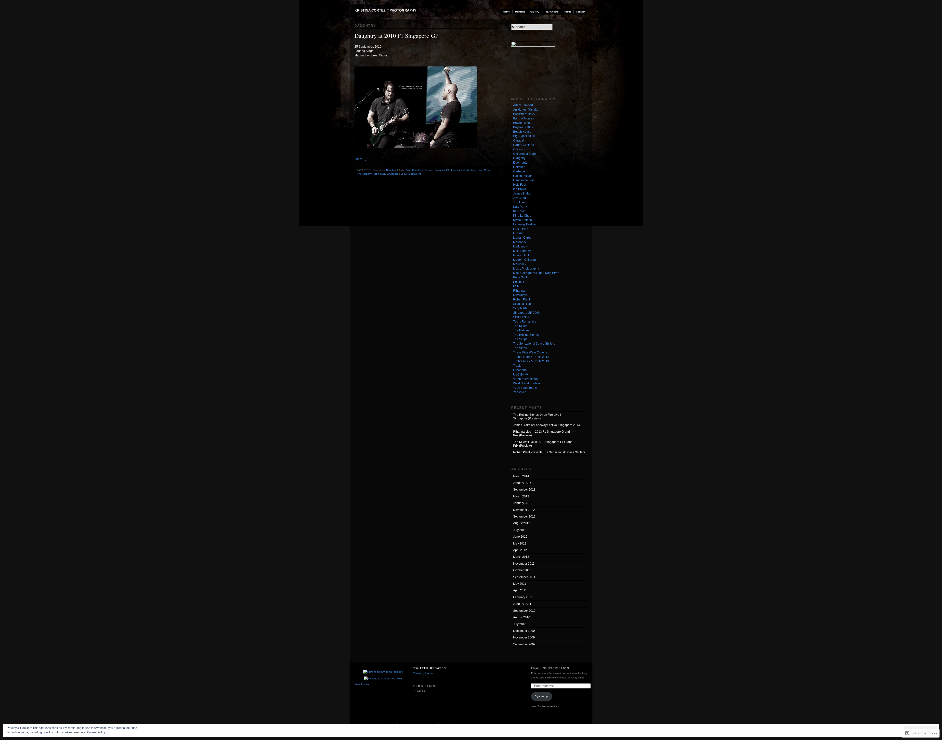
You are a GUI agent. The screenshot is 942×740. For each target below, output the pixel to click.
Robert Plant (521, 299)
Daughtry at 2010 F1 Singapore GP (396, 35)
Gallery (534, 11)
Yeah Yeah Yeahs (525, 387)
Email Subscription (550, 668)
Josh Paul (456, 170)
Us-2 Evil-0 (520, 374)
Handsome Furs (524, 180)
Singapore (392, 173)
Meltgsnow (520, 246)
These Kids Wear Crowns (530, 352)
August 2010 (521, 617)
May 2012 (519, 543)
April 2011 (520, 590)
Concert (428, 170)
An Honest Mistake (525, 109)
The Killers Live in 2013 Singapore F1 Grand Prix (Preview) (543, 443)
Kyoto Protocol (523, 220)
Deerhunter (520, 162)
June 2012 (520, 536)
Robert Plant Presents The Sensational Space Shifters (549, 452)
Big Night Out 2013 (525, 136)
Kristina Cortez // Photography (385, 10)
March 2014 (521, 476)
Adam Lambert (523, 105)
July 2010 (519, 624)
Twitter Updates (429, 668)
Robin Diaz (379, 173)
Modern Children (524, 259)
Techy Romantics (524, 321)
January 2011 (522, 604)
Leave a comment (411, 173)
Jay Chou (519, 198)
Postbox (518, 282)
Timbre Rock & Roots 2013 (531, 361)
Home (506, 11)
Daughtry (391, 170)
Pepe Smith (521, 277)
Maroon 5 (519, 242)
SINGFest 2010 (523, 317)
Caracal (518, 140)
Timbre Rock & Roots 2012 (531, 357)
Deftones (519, 167)
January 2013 (522, 503)
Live (480, 170)
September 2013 (524, 489)
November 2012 (524, 510)
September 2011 (524, 577)
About (567, 11)
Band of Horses (523, 118)
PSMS (517, 286)
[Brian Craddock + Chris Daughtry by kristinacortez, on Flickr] (418, 151)
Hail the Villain (523, 176)
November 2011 (524, 563)
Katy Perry (520, 206)
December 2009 (524, 631)
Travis (517, 365)
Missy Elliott (521, 255)
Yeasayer (519, 392)
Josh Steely (469, 170)
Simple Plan (521, 308)
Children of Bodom (525, 154)
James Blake (521, 193)
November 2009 (524, 637)
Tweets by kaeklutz (424, 673)
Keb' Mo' (518, 211)
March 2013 (521, 496)
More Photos (361, 684)
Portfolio (520, 11)
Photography (364, 173)
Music (487, 170)
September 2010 (524, 610)
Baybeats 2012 (523, 127)
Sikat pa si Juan (523, 304)
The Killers (520, 326)
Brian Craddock (414, 170)
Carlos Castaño (523, 145)
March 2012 (521, 556)
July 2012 (519, 530)
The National (521, 330)
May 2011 (519, 583)
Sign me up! (542, 696)
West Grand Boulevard (528, 383)
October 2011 (522, 570)
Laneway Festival (524, 224)
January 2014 (522, 483)
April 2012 (520, 550)
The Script (520, 339)
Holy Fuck (519, 184)
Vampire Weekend (525, 379)
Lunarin (518, 233)
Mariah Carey (522, 237)
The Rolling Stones (526, 335)
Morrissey (519, 264)
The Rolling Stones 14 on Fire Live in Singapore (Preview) (538, 416)
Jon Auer (519, 202)
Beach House (522, 131)
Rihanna (519, 290)
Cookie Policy (96, 732)
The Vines (520, 348)
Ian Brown (520, 189)
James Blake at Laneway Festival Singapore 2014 (546, 425)
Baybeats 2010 (523, 123)
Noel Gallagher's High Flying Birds (536, 273)
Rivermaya (520, 295)
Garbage (519, 171)
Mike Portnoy (522, 251)
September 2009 (524, 644)
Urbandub (520, 370)
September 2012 (524, 516)
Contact (580, 11)
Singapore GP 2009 (526, 312)
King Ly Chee (522, 215)
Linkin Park (520, 229)
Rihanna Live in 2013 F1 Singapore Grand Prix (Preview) (541, 433)
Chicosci (519, 149)
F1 (447, 170)
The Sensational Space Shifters (534, 343)
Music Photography (526, 268)
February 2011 (523, 597)
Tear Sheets (551, 11)
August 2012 (521, 523)
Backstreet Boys (524, 114)
